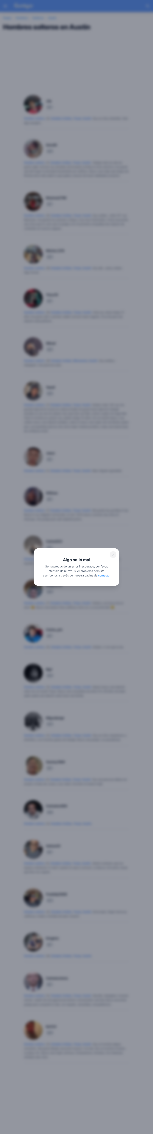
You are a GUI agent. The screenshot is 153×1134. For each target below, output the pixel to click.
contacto (104, 575)
